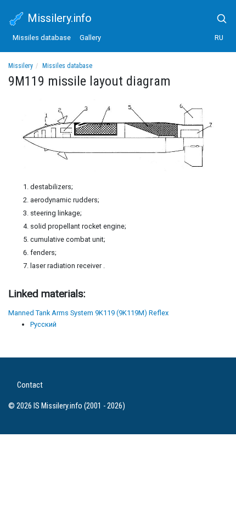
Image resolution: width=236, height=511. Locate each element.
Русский (43, 324)
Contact (30, 385)
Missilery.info (58, 18)
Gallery (90, 37)
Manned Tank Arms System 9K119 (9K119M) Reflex (88, 313)
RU (219, 37)
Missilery (20, 66)
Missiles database (42, 37)
